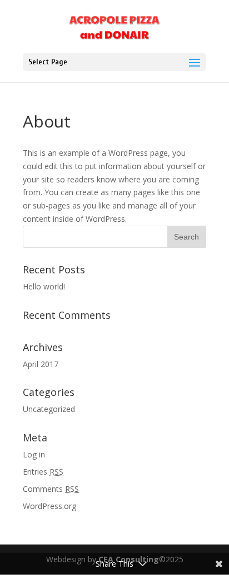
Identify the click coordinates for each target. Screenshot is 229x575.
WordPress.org (49, 506)
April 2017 (40, 364)
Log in (34, 454)
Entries (43, 471)
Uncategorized (49, 409)
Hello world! (44, 286)
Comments (51, 489)
